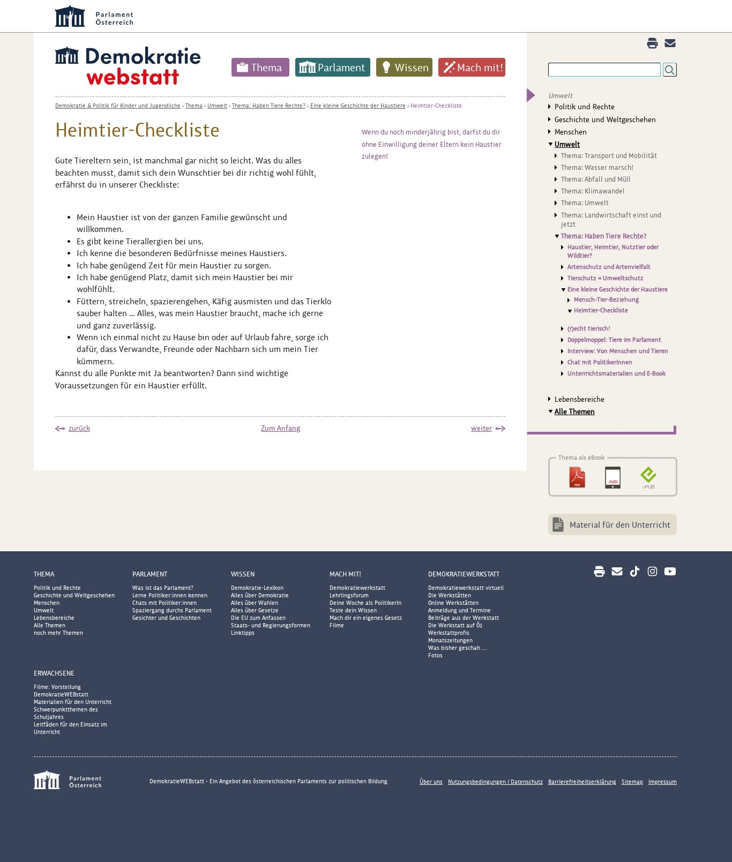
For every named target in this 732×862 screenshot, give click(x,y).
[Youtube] (670, 571)
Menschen (571, 132)
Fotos (435, 655)
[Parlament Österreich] (387, 16)
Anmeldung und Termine (459, 610)
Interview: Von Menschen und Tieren (617, 351)
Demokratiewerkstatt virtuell (466, 587)
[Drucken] (652, 43)
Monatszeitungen (450, 640)
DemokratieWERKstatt (463, 574)
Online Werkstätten (453, 602)
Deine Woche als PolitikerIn (365, 602)
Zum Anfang (280, 428)
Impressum (662, 781)
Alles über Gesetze (255, 610)
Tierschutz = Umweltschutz (605, 278)
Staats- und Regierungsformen (270, 625)
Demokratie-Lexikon (257, 587)
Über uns (431, 781)
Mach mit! (480, 67)
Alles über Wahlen (254, 602)
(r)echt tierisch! (588, 328)
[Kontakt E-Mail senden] (670, 43)
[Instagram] (652, 571)
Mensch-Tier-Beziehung (606, 299)
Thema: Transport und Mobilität (609, 156)
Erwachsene (54, 673)
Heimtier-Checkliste (436, 105)
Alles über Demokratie (260, 595)
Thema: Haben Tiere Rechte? (268, 105)
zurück (79, 428)
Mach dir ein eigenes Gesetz (366, 617)
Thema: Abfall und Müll (596, 179)
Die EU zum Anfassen (258, 617)
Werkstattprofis (448, 632)
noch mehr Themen (58, 632)
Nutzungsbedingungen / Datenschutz (495, 781)
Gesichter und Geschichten (166, 617)
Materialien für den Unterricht (72, 702)
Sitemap (632, 781)
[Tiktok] (634, 571)
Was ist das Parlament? (162, 587)
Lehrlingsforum (349, 595)
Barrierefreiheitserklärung (582, 781)
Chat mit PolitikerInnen (599, 362)
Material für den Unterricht (620, 525)
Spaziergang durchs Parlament (172, 610)
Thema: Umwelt (585, 203)
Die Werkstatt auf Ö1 (455, 625)
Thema (266, 67)
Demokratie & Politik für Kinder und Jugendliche (118, 105)
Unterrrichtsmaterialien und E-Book (616, 373)
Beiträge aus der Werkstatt (463, 617)
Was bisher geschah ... (457, 647)
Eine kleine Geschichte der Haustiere (358, 105)
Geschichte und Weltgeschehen (605, 119)
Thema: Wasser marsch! (597, 167)
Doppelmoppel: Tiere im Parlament (614, 339)
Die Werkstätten (449, 595)
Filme (337, 625)
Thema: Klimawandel (593, 191)
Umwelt (217, 105)
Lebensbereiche (579, 399)
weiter (481, 428)
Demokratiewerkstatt (357, 587)
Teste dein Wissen (353, 610)
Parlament (341, 67)
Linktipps (243, 632)
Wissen (412, 67)
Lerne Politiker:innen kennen (169, 595)
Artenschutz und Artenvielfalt (609, 267)
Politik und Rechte (585, 106)
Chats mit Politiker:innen (164, 602)
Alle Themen (575, 411)
